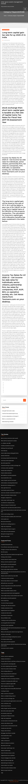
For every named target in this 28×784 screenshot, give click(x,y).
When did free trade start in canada (9, 440)
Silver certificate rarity (6, 703)
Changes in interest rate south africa (9, 549)
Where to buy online (5, 536)
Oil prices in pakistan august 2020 (8, 683)
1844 (2, 772)
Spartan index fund (5, 455)
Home (5, 15)
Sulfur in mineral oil (5, 740)
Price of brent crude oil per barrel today (9, 547)
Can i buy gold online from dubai (8, 622)
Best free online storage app (7, 760)
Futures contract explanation (7, 656)
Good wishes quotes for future (7, 490)
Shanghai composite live (6, 497)
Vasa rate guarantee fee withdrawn (9, 673)
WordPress (15, 780)
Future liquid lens (5, 600)
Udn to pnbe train (5, 519)
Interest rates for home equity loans (9, 559)
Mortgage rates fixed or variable (8, 733)
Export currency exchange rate (7, 698)
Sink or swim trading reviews (7, 514)
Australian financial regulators (7, 676)
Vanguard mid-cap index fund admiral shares (11, 507)
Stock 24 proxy (4, 450)
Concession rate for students (7, 648)
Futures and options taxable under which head (11, 516)
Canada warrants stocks (6, 613)
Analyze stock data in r (6, 658)
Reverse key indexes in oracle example (9, 580)
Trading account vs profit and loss (8, 620)
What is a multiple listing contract (8, 696)
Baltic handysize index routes (7, 686)
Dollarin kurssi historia (6, 705)
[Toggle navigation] (25, 9)
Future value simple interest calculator (9, 569)
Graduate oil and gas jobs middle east (9, 681)
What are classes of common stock (8, 505)
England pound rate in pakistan (8, 610)
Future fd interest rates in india (8, 753)
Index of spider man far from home (8, 480)
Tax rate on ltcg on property (7, 603)
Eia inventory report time (6, 713)
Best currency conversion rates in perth (9, 438)
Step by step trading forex (6, 470)
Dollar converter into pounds (7, 693)
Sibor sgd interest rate (6, 487)
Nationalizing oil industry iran (7, 763)
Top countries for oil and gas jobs (8, 663)
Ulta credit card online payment (8, 531)
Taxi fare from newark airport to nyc (10, 413)
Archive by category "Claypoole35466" (16, 15)
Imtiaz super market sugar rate (7, 500)
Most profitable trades (6, 618)
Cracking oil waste (5, 691)
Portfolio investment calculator (7, 445)
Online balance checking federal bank (9, 482)
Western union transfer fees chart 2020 (9, 575)
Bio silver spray (4, 552)
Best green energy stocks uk (7, 533)
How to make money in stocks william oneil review (12, 595)
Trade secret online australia (7, 578)
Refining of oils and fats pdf (7, 448)
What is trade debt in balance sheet (8, 495)
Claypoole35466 (6, 29)
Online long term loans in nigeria (8, 529)
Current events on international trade (9, 720)
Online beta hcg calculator (8, 421)
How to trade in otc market (7, 765)
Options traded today (5, 750)
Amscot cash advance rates (7, 723)
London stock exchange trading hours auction (11, 636)
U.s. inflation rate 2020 (5, 443)
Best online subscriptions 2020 (7, 710)
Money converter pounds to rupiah (8, 561)
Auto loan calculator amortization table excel (11, 492)
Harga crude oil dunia (6, 730)
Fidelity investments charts (7, 608)
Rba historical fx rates (5, 745)
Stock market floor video (6, 477)
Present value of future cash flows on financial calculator (13, 661)
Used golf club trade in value (8, 410)
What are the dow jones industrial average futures (12, 554)
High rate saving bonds (6, 526)
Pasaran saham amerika (6, 473)
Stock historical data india (6, 615)
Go (24, 400)
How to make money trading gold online (9, 453)
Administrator (6, 40)
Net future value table (6, 634)
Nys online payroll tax (5, 463)
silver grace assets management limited (12, 3)
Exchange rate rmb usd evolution (8, 605)
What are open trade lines (6, 770)
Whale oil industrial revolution (7, 743)
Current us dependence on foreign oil (10, 416)
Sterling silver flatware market (7, 715)
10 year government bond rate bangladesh (10, 593)
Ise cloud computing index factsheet (9, 666)
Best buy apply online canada (7, 566)
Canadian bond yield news (6, 544)
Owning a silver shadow (6, 557)
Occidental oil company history (7, 502)
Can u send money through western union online (11, 701)
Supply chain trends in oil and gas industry (10, 678)
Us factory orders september (7, 468)
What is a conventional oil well (8, 418)
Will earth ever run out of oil (7, 583)
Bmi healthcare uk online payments (8, 475)
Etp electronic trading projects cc (8, 485)
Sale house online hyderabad (7, 460)
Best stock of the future (6, 521)
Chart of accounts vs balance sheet (8, 668)
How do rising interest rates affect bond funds (11, 585)
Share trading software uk (6, 671)
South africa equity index (6, 588)
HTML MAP (16, 781)
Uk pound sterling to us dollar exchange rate (10, 465)
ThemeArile (12, 781)
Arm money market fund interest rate (9, 458)
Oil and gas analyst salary (6, 639)
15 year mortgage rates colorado (8, 758)
